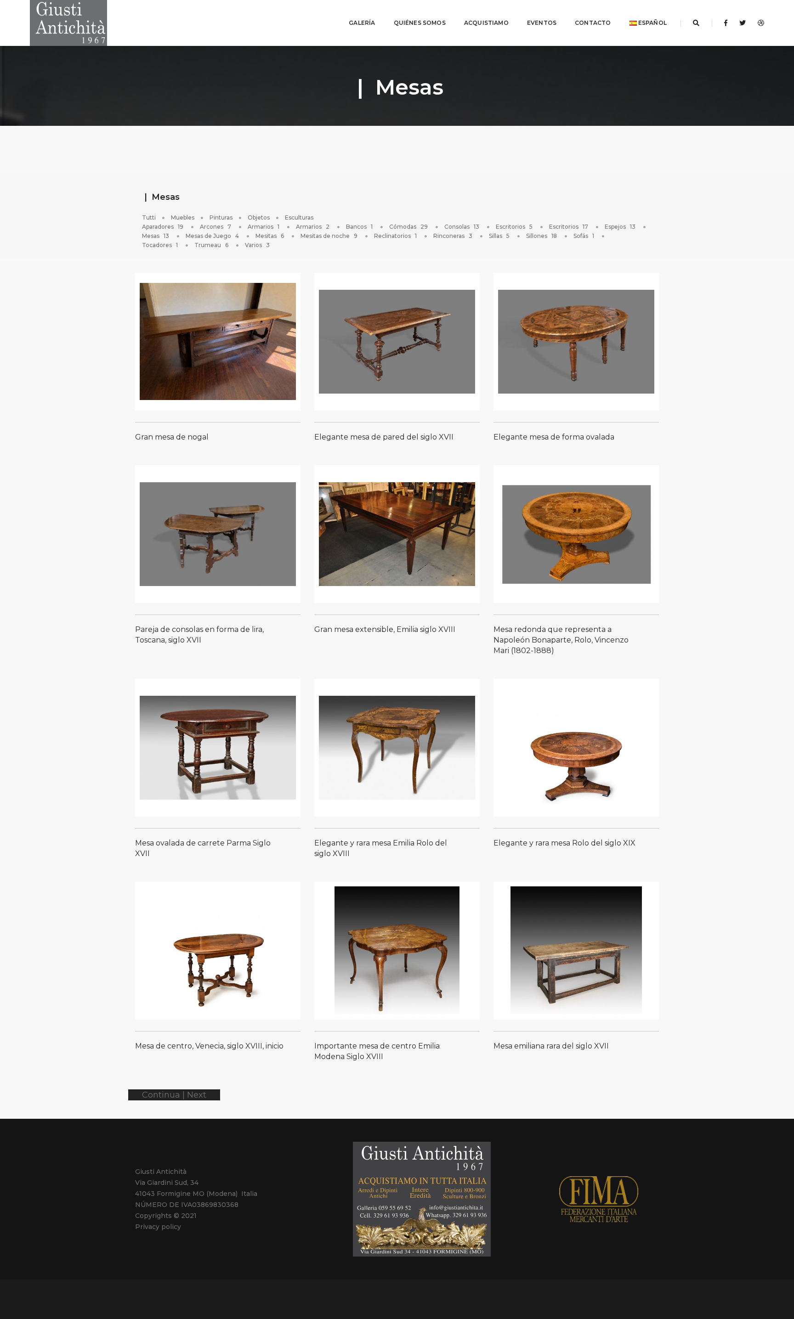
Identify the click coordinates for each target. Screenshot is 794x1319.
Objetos (259, 217)
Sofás (583, 235)
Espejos (620, 226)
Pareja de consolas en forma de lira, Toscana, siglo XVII (199, 634)
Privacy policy (158, 1227)
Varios (257, 245)
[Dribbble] (758, 23)
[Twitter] (742, 23)
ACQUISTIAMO (486, 22)
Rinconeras (452, 235)
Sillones (541, 235)
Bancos (359, 226)
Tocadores (160, 245)
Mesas (155, 235)
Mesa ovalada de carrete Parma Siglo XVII (203, 848)
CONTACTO (593, 22)
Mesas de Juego (212, 235)
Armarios (263, 226)
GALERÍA (362, 22)
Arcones (215, 226)
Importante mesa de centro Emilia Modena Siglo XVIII (377, 1051)
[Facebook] (725, 23)
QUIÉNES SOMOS (420, 22)
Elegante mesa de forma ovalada (553, 437)
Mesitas (269, 235)
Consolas (461, 226)
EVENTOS (541, 22)
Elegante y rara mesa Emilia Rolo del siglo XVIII (380, 848)
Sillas (499, 235)
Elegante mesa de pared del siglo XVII (384, 437)
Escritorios (514, 226)
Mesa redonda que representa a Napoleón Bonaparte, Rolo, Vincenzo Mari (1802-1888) (561, 640)
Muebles (182, 217)
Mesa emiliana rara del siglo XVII (551, 1046)
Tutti (149, 217)
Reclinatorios (395, 235)
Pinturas (221, 217)
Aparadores (162, 226)
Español (652, 22)
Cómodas (408, 226)
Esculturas (299, 217)
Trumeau (211, 245)
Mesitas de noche (329, 235)
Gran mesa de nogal (172, 437)
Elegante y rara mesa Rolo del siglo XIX (564, 843)
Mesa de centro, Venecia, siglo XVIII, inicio (209, 1046)
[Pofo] (68, 23)
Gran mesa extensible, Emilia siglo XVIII (384, 629)
